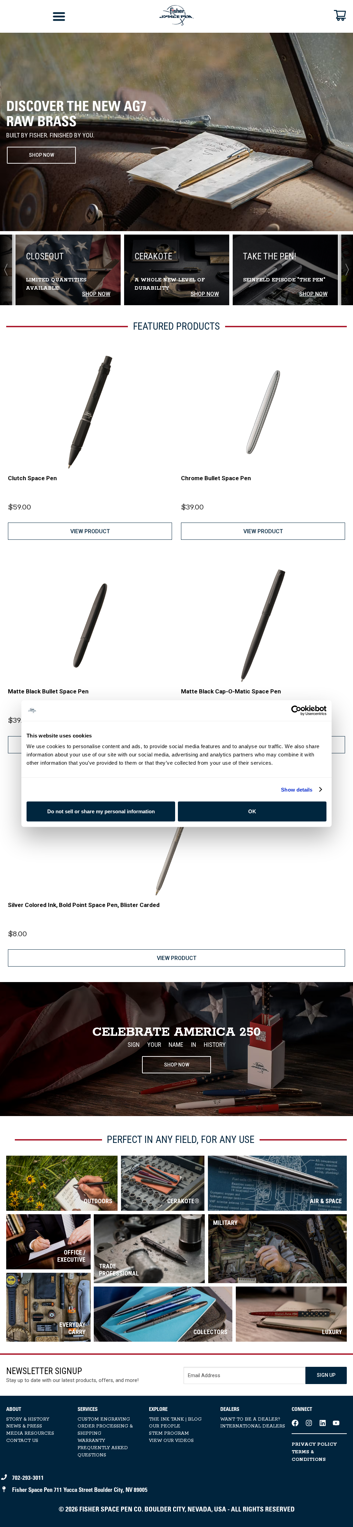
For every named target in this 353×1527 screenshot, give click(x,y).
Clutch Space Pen (32, 478)
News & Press (24, 1426)
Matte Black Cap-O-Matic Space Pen (231, 691)
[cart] (340, 15)
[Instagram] (308, 1423)
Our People (164, 1426)
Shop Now (176, 1064)
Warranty (91, 1441)
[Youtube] (336, 1423)
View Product (90, 531)
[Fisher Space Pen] (176, 15)
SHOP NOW (41, 155)
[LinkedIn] (322, 1423)
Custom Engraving (104, 1419)
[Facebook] (295, 1423)
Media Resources (30, 1433)
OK (252, 811)
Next (344, 270)
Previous (8, 270)
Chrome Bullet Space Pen (216, 478)
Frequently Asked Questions (103, 1451)
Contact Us (22, 1441)
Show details (296, 789)
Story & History (27, 1419)
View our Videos (171, 1441)
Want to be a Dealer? (250, 1419)
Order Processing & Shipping (105, 1429)
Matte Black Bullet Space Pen (48, 691)
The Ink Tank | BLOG (175, 1419)
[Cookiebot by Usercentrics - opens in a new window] (296, 710)
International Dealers (252, 1426)
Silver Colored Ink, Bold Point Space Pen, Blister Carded (84, 904)
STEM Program (169, 1433)
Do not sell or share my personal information (101, 811)
